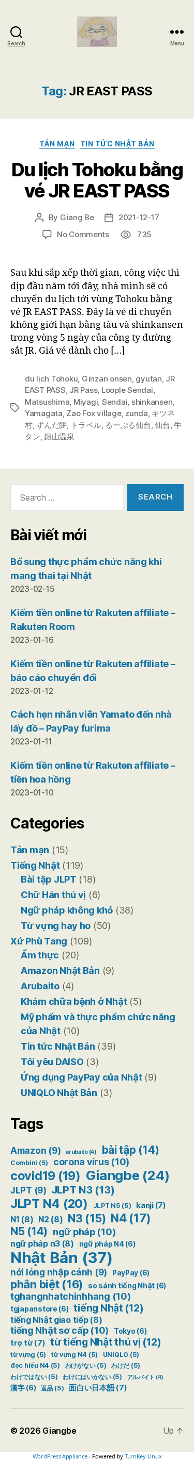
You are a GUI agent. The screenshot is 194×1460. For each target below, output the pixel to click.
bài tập (130, 1149)
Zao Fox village (93, 413)
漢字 (23, 1388)
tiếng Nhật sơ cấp (59, 1330)
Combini (29, 1163)
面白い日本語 (98, 1387)
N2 (50, 1219)
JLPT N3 (83, 1189)
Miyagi (85, 402)
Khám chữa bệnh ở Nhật (74, 1001)
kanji (151, 1205)
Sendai (114, 402)
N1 (21, 1219)
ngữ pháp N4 (107, 1244)
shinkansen (151, 402)
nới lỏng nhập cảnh (58, 1272)
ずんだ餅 (51, 425)
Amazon (35, 1151)
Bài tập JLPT (49, 879)
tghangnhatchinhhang (70, 1296)
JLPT (28, 1190)
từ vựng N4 (74, 1354)
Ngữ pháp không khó (67, 910)
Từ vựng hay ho (56, 925)
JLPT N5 (112, 1205)
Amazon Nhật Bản (60, 970)
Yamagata (44, 413)
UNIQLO (121, 1354)
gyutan (148, 379)
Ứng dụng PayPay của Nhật (81, 1077)
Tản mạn (57, 143)
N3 (87, 1218)
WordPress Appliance (60, 1456)
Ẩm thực (40, 955)
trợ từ (27, 1343)
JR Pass (83, 390)
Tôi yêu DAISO (52, 1061)
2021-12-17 (138, 217)
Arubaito (40, 986)
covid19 (45, 1175)
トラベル (86, 425)
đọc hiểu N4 (35, 1365)
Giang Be (77, 217)
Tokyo (130, 1331)
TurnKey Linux (143, 1456)
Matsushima (47, 402)
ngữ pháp (84, 1231)
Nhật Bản (61, 1258)
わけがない (86, 1365)
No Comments (83, 234)
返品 (52, 1388)
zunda (136, 413)
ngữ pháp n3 (42, 1244)
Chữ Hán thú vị (53, 894)
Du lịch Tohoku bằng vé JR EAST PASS (97, 180)
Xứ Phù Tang (38, 941)
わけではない (33, 1377)
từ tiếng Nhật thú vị (105, 1342)
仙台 (162, 425)
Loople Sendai (127, 390)
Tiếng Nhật (34, 865)
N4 (131, 1218)
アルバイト (145, 1377)
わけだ (125, 1365)
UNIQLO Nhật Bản (59, 1092)
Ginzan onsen (107, 379)
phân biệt (46, 1284)
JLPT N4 (49, 1203)
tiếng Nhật (108, 1308)
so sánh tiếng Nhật (127, 1286)
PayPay (131, 1273)
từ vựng (28, 1354)
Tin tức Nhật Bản (117, 143)
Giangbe (128, 1175)
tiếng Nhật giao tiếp (56, 1320)
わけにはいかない (92, 1377)
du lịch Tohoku (51, 379)
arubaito (81, 1152)
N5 (29, 1231)
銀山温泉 (59, 436)
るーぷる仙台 (128, 425)
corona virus (91, 1161)
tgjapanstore (39, 1309)
